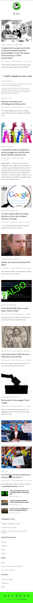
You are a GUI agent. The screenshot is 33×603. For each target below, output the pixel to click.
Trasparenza (12, 305)
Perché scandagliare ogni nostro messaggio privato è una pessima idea (19, 492)
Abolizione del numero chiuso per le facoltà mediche (13, 532)
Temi (20, 44)
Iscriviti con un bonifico (8, 570)
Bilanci (3, 587)
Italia (10, 98)
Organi (3, 549)
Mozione (3, 542)
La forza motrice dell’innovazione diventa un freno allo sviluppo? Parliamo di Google (15, 216)
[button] (16, 14)
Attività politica (6, 210)
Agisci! (3, 562)
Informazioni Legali (6, 579)
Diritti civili (10, 44)
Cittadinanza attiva (7, 259)
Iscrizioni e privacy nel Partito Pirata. (11, 566)
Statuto (3, 553)
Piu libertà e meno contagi (8, 527)
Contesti (3, 44)
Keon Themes (22, 599)
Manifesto (4, 546)
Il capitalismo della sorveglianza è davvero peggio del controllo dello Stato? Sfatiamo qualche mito (15, 152)
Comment (28, 61)
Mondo (11, 146)
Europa (17, 44)
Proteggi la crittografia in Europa (10, 524)
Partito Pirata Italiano (17, 61)
